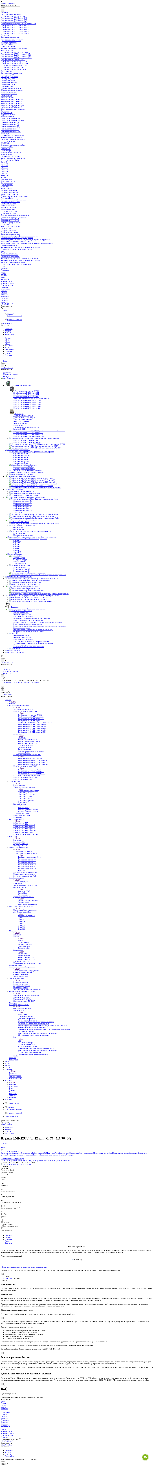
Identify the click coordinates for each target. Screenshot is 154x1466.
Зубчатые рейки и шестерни (28, 900)
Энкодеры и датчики (20, 982)
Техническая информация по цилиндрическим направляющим (24, 1267)
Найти (3, 1464)
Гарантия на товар (7, 1435)
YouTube (8, 332)
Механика (17, 935)
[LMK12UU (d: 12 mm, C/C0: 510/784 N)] (16, 1164)
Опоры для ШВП (24, 891)
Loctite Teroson (23, 1014)
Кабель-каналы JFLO (20, 823)
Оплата (7, 1241)
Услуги (3, 1405)
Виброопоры (22, 953)
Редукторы (17, 840)
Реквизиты (5, 1420)
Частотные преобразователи (23, 709)
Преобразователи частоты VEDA (29, 770)
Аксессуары (22, 738)
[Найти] (2, 10)
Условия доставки (7, 1433)
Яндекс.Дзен (9, 334)
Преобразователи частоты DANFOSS (31, 758)
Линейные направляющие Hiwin (29, 857)
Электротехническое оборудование (26, 971)
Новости (4, 1414)
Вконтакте (8, 329)
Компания (12, 1084)
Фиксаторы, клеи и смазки (22, 1008)
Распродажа (70, 1155)
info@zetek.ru (7, 323)
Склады (3, 1429)
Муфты (20, 940)
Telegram (8, 331)
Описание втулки (7, 1278)
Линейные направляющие (22, 851)
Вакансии (4, 1424)
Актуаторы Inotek (107, 1153)
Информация (5, 1426)
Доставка (8, 1243)
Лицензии (4, 1422)
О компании (5, 1412)
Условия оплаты (6, 1431)
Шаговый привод (24, 808)
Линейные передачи (20, 882)
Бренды (3, 1407)
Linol (19, 1041)
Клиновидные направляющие (35, 1160)
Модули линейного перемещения (25, 910)
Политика (4, 1437)
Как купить (13, 1073)
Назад (13, 702)
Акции (3, 1403)
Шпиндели (36, 1155)
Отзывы (4, 1416)
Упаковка (62, 1155)
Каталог (12, 703)
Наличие (8, 1237)
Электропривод (19, 785)
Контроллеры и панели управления (26, 995)
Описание (8, 1235)
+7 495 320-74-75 (7, 304)
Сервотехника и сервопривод (28, 791)
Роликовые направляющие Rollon (58, 1160)
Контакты (4, 1418)
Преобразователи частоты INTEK (30, 715)
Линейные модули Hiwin (26, 916)
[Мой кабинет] (2, 667)
